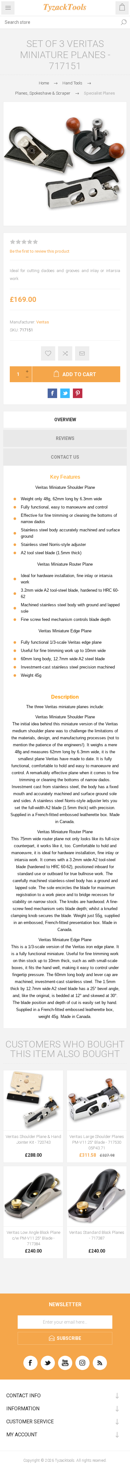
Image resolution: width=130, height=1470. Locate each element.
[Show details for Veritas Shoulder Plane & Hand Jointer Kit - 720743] (33, 1100)
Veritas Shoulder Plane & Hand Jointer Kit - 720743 (33, 1139)
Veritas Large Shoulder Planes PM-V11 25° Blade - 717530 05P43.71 (96, 1142)
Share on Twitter (65, 393)
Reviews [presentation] (65, 438)
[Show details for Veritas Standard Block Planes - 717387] (97, 1196)
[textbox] (58, 22)
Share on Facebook (52, 393)
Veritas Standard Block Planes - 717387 (96, 1235)
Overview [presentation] (65, 419)
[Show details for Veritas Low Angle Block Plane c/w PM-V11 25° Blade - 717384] (33, 1196)
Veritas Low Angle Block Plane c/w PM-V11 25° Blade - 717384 (33, 1238)
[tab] (65, 419)
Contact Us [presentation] (65, 457)
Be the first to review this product (39, 251)
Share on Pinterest (77, 393)
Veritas (42, 322)
